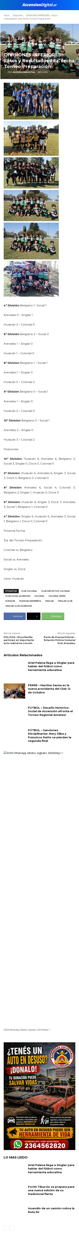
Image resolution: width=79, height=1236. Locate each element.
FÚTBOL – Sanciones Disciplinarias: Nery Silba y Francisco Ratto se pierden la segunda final (49, 735)
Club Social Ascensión (17, 596)
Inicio (7, 15)
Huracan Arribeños (30, 601)
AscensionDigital (24, 72)
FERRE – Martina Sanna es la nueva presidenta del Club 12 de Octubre (49, 688)
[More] (69, 616)
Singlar (49, 601)
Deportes (18, 15)
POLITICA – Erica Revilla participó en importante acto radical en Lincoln (19, 640)
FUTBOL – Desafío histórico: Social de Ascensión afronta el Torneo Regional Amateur (50, 711)
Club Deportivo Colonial (55, 591)
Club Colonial (29, 591)
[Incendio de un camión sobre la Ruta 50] (14, 1214)
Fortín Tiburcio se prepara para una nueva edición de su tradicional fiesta (51, 1190)
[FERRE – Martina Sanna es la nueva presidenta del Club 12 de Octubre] (14, 691)
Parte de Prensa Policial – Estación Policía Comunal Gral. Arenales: (59, 640)
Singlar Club (65, 601)
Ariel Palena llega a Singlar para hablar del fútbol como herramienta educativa (51, 666)
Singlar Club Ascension (18, 606)
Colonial (39, 596)
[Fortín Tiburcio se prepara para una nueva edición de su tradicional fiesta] (14, 1192)
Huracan (10, 601)
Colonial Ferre (57, 596)
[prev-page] (6, 1227)
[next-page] (12, 1227)
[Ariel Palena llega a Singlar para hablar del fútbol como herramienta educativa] (14, 668)
